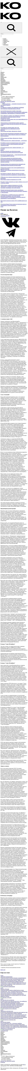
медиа (2, 86)
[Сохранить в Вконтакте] (11, 227)
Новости (8, 105)
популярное (3, 105)
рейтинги (3, 79)
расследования (4, 91)
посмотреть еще (4, 1030)
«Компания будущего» (6, 94)
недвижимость (4, 84)
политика (3, 90)
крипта (2, 88)
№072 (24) (3, 969)
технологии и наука (5, 118)
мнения (5, 42)
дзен (5, 101)
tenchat (13, 101)
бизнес (4, 38)
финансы (5, 39)
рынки (2, 76)
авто (2, 85)
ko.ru (22, 1068)
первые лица (6, 41)
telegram (2, 101)
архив (2, 92)
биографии (5, 44)
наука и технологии (5, 83)
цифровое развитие (5, 82)
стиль (4, 43)
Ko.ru (24, 1064)
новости (2, 72)
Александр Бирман (5, 215)
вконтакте (9, 101)
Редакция (3, 102)
